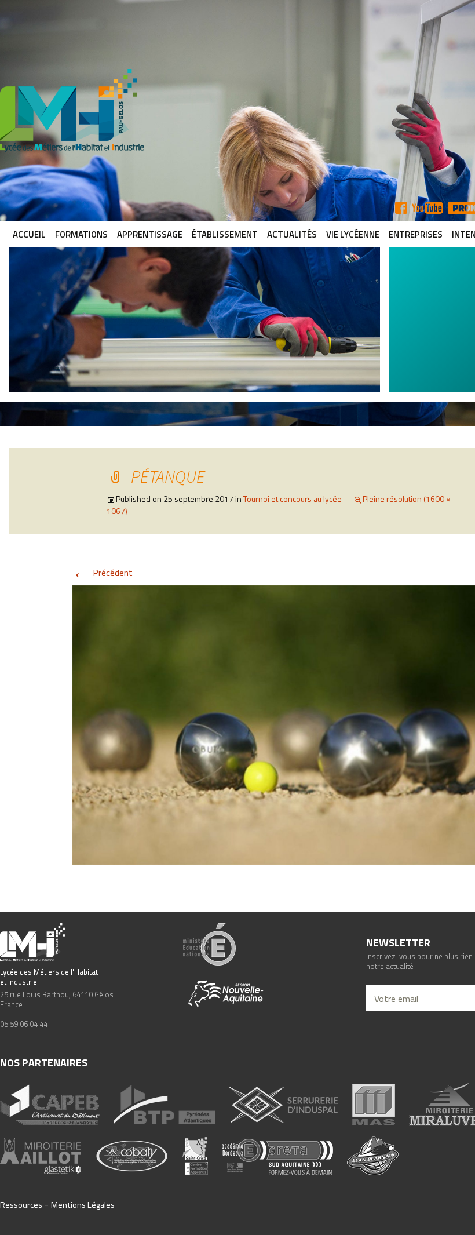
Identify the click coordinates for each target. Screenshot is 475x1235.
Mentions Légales (83, 1204)
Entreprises (416, 234)
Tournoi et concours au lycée (292, 499)
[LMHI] (237, 110)
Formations (81, 234)
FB (401, 208)
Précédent (102, 573)
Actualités (292, 234)
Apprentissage (149, 234)
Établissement (225, 234)
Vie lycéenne (352, 234)
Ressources (21, 1204)
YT (427, 208)
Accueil (29, 234)
